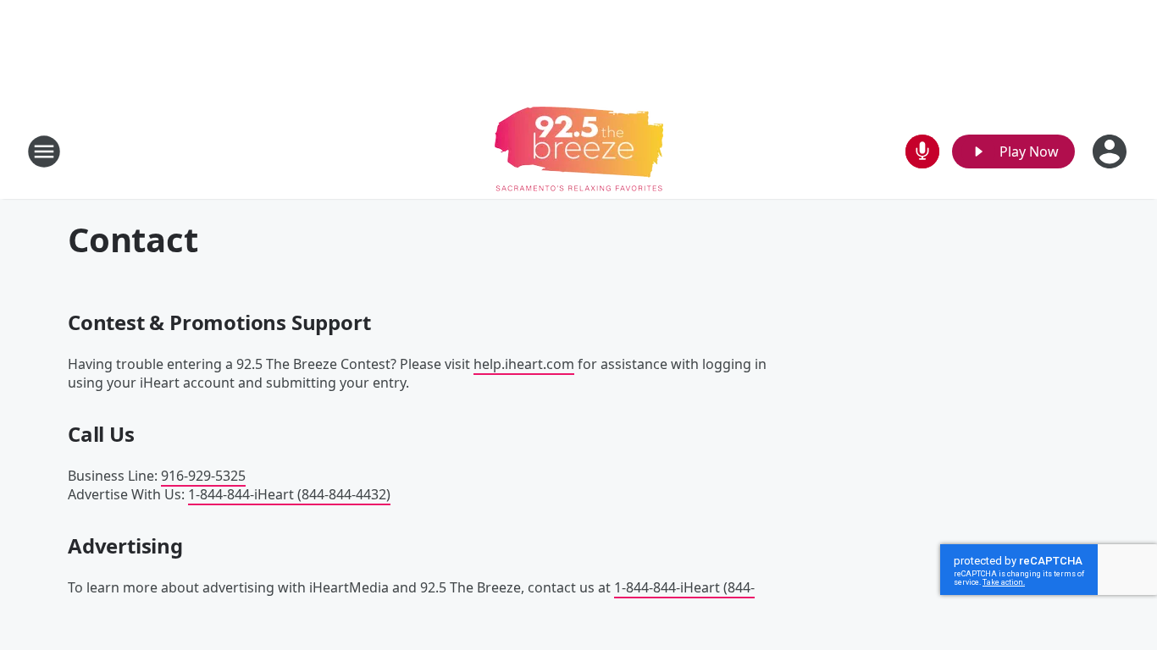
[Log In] (1111, 151)
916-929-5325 (203, 475)
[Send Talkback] (922, 151)
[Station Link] (579, 151)
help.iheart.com (523, 364)
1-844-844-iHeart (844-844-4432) (289, 494)
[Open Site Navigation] (44, 151)
